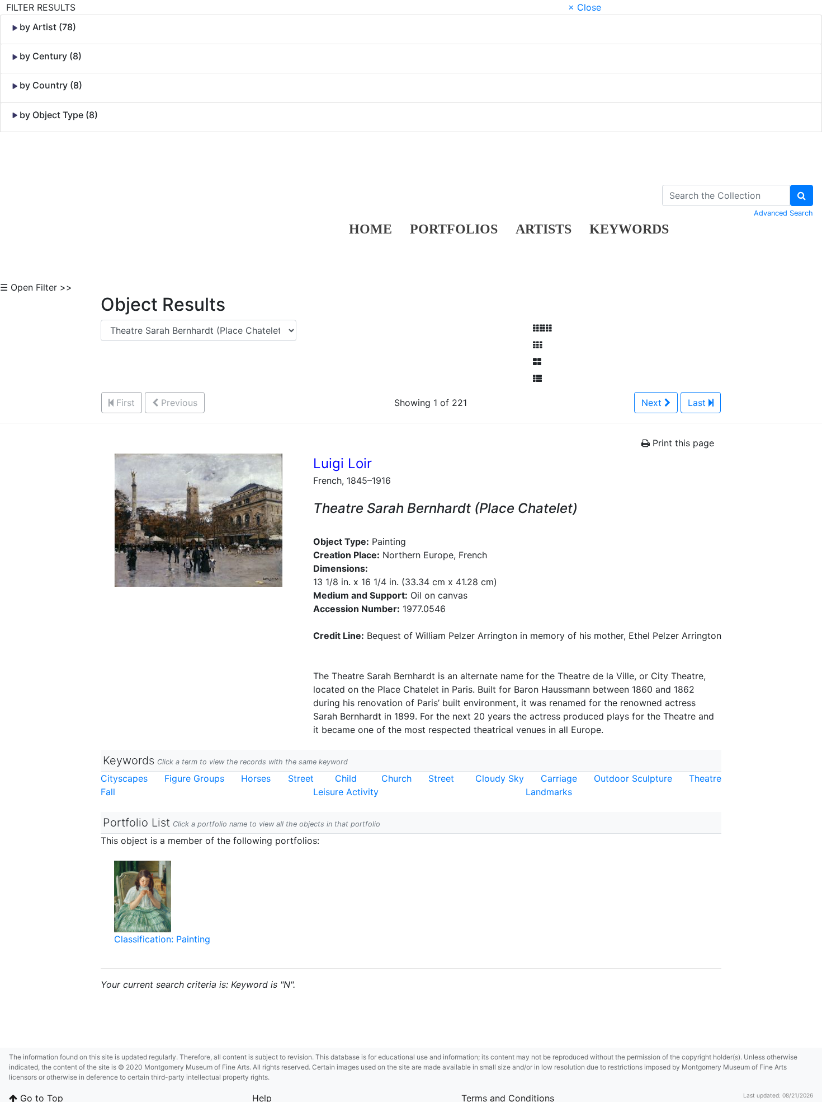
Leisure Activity (346, 791)
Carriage (559, 778)
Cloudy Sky (499, 778)
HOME (370, 229)
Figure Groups (194, 778)
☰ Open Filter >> (36, 287)
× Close (584, 7)
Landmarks (549, 791)
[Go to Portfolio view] (537, 361)
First (124, 402)
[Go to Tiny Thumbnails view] (542, 328)
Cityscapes (124, 778)
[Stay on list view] (537, 378)
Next (652, 402)
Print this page (682, 443)
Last (698, 402)
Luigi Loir (342, 463)
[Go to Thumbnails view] (537, 345)
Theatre (705, 778)
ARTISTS (543, 229)
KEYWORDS (629, 229)
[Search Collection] (801, 195)
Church (396, 778)
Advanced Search (783, 213)
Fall (108, 791)
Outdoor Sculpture (633, 778)
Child (346, 778)
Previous (177, 402)
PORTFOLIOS (454, 229)
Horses (256, 778)
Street (301, 778)
